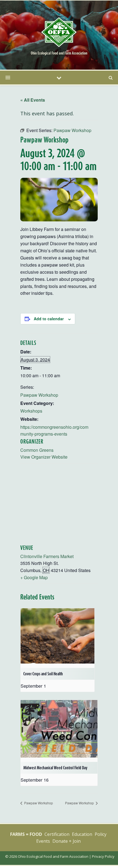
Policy (100, 834)
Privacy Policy (103, 856)
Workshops (31, 411)
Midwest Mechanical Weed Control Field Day (55, 767)
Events (43, 841)
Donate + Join (66, 841)
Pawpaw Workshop (39, 395)
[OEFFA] (59, 31)
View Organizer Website (44, 457)
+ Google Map (34, 577)
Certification (56, 834)
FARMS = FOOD (26, 834)
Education (82, 834)
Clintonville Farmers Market (47, 556)
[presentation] (57, 636)
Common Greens (37, 450)
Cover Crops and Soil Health (43, 673)
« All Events (32, 100)
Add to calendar (49, 318)
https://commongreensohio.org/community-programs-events (54, 430)
